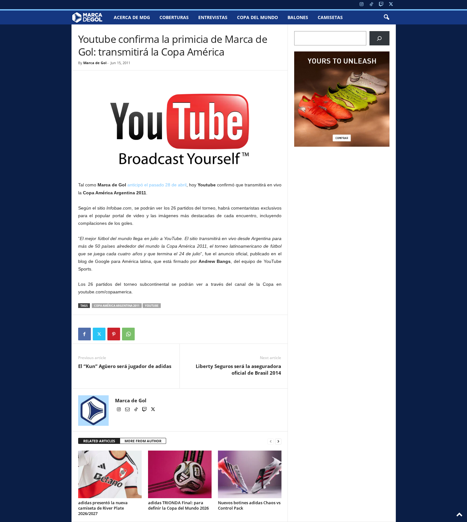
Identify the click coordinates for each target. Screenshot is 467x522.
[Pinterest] (113, 334)
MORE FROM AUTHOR (143, 440)
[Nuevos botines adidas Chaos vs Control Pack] (249, 474)
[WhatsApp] (128, 334)
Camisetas (330, 17)
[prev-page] (270, 441)
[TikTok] (371, 4)
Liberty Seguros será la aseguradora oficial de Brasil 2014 (238, 369)
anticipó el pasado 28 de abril (156, 184)
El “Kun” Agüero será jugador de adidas (124, 366)
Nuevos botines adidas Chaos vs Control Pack (249, 505)
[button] (386, 17)
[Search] (379, 38)
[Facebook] (84, 334)
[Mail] (128, 410)
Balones (298, 17)
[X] (391, 4)
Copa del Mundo (257, 17)
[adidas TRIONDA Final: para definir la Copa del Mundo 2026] (180, 474)
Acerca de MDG (132, 17)
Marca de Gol (94, 62)
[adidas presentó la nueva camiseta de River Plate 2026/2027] (110, 474)
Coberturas (174, 17)
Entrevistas (212, 17)
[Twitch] (381, 4)
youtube (152, 306)
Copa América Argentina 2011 (116, 306)
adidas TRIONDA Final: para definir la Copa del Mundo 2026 (178, 505)
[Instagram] (361, 4)
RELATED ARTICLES (99, 440)
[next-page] (278, 441)
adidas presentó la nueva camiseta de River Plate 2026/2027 (103, 508)
